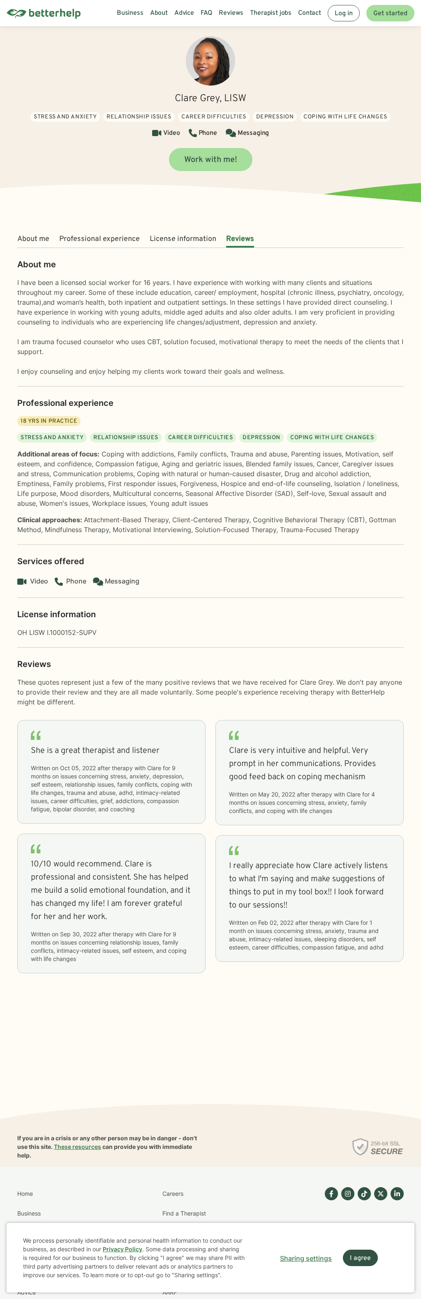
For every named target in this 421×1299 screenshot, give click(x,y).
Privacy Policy (122, 1249)
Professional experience (99, 239)
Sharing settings (306, 1258)
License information (183, 239)
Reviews (240, 239)
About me (33, 239)
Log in (344, 13)
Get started (390, 13)
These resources (77, 1146)
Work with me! (210, 160)
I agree (360, 1258)
